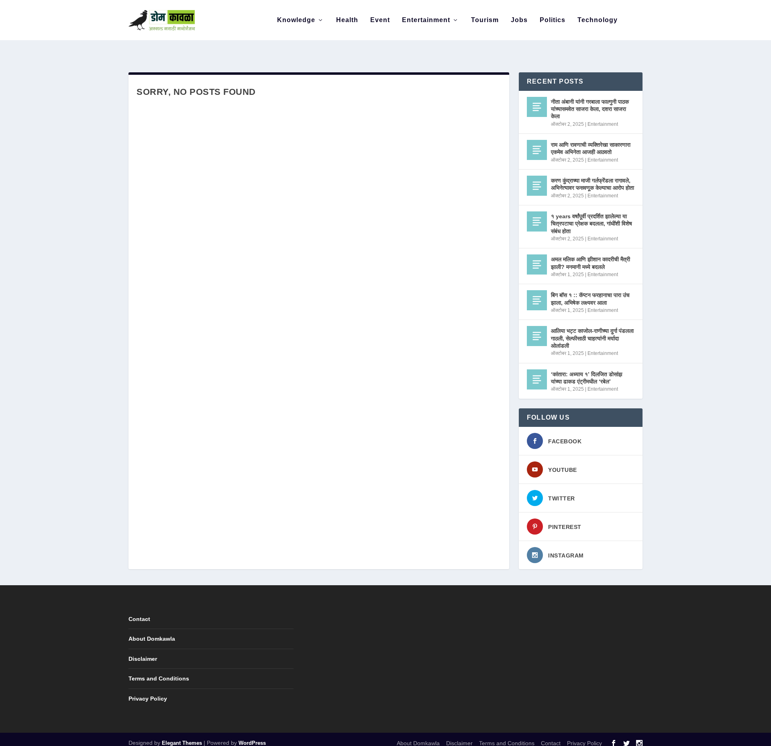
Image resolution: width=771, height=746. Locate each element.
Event (380, 20)
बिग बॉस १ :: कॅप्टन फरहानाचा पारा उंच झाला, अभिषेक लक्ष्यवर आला (590, 298)
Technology (597, 20)
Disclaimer (142, 659)
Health (347, 20)
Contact (139, 619)
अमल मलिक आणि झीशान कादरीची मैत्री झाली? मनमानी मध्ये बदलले (590, 263)
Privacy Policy (147, 698)
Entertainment (426, 20)
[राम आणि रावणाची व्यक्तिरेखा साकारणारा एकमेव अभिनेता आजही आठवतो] (537, 150)
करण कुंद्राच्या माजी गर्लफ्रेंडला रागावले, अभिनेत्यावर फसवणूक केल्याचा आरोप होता (592, 184)
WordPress (252, 743)
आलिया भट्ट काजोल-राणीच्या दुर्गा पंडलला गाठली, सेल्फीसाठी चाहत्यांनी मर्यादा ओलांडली (592, 338)
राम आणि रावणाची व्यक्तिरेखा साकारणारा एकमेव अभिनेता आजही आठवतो (590, 148)
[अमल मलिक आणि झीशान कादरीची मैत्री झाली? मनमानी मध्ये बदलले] (537, 264)
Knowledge (296, 20)
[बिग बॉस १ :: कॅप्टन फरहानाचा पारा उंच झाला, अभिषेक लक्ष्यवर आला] (537, 300)
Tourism (485, 20)
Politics (552, 20)
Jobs (519, 20)
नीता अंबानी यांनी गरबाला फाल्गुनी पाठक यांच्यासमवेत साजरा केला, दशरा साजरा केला (590, 108)
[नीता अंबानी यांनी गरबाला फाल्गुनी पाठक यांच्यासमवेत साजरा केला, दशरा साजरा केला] (537, 107)
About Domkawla (151, 638)
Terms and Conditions (158, 678)
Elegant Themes (182, 743)
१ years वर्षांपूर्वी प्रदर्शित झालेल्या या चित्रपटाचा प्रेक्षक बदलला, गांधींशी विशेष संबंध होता (591, 223)
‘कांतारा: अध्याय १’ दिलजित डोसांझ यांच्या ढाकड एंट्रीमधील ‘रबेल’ (586, 378)
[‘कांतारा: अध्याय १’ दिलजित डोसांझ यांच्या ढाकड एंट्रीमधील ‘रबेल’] (537, 379)
